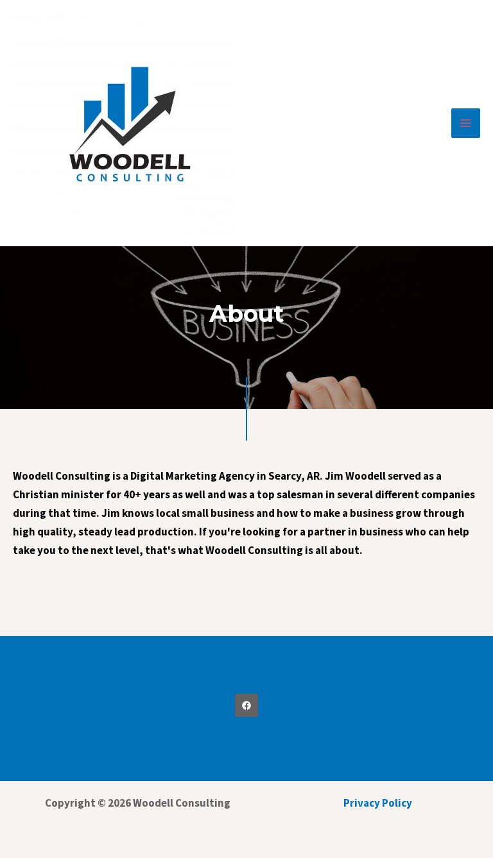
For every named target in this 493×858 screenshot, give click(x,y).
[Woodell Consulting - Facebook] (246, 705)
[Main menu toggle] (466, 123)
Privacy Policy (377, 803)
